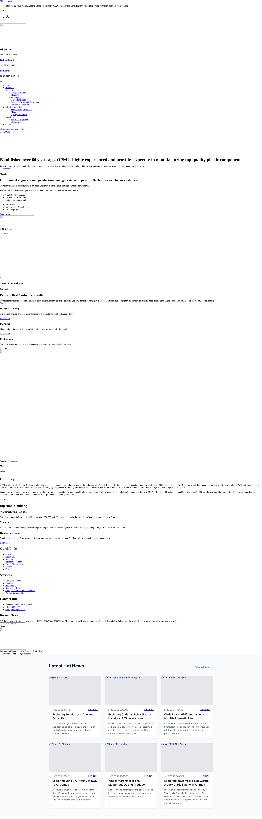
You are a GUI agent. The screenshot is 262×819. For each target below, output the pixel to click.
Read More (5, 318)
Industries (9, 117)
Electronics (15, 122)
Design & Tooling (18, 92)
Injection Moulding (13, 107)
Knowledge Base (18, 100)
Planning (15, 95)
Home (8, 85)
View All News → (204, 667)
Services (9, 90)
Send (3, 627)
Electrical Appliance (19, 119)
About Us (9, 87)
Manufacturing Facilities (21, 109)
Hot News (93, 710)
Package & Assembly (20, 105)
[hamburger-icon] (1, 81)
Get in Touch (7, 60)
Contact (8, 124)
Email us (5, 70)
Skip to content (6, 1)
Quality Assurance (19, 114)
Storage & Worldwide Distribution (26, 102)
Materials (15, 112)
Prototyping (16, 97)
